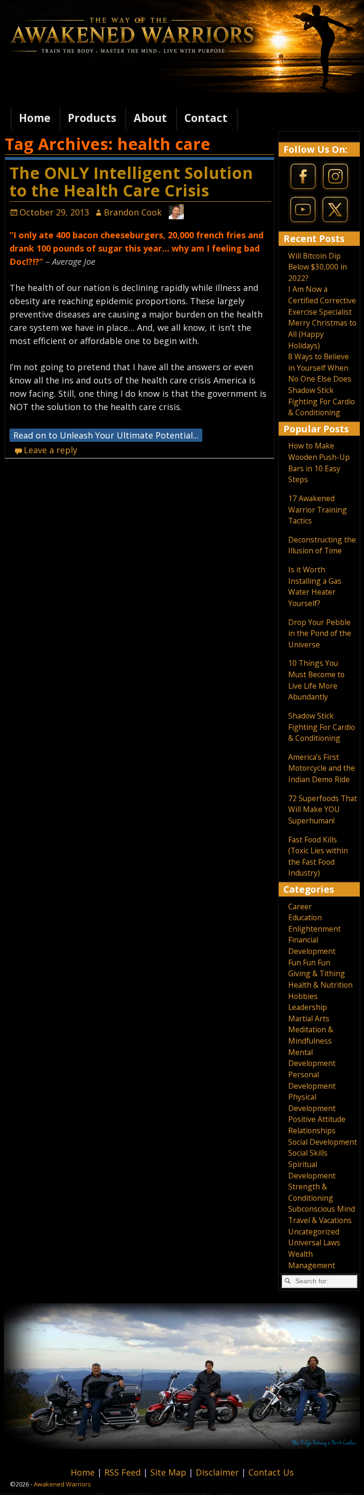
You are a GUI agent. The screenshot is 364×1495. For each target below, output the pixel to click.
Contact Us (271, 1472)
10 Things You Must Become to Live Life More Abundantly (316, 680)
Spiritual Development (312, 1170)
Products (92, 118)
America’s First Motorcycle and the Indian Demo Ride (321, 768)
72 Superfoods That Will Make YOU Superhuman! (322, 809)
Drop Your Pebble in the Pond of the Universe (319, 633)
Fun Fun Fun (309, 962)
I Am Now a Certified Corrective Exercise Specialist (322, 300)
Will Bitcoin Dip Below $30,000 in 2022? (317, 267)
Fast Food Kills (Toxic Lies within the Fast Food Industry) (318, 856)
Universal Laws (314, 1242)
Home (34, 118)
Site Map (169, 1472)
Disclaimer (218, 1472)
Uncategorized (313, 1231)
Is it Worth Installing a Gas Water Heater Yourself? (314, 586)
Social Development (322, 1142)
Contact (206, 118)
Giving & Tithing (316, 973)
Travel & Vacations (320, 1220)
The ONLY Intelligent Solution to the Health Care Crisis (131, 181)
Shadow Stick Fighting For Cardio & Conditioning (321, 401)
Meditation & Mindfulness (310, 1035)
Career (300, 906)
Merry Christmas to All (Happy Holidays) (322, 334)
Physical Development (312, 1102)
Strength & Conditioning (310, 1192)
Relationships (312, 1130)
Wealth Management (311, 1260)
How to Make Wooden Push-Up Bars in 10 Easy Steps (319, 462)
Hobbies (303, 996)
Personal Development (312, 1080)
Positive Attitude (317, 1119)
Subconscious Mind (321, 1209)
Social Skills (308, 1153)
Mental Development (312, 1058)
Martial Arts (308, 1018)
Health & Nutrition (320, 985)
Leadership (307, 1007)
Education (305, 917)
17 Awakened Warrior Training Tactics (317, 509)
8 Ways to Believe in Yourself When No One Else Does (319, 367)
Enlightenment (314, 929)
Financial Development (312, 945)
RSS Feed (123, 1472)
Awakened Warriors (62, 1484)
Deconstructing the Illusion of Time (322, 545)
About (150, 118)
